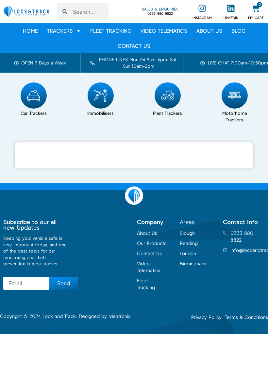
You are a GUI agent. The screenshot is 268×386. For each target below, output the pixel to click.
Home (30, 30)
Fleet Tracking (110, 30)
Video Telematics (164, 30)
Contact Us (134, 46)
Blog (238, 30)
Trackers (60, 30)
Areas (187, 221)
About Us (209, 30)
